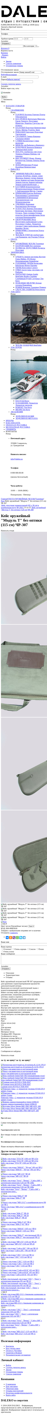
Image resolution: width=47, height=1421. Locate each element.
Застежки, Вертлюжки (33, 211)
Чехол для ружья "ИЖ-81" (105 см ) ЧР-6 (17, 1231)
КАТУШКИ (20, 187)
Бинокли (30, 147)
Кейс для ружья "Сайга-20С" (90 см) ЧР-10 (18, 1251)
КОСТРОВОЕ (21, 119)
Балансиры (39, 180)
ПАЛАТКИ (20, 128)
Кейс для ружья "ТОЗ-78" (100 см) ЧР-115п (18, 1163)
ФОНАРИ (19, 165)
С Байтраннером (22, 191)
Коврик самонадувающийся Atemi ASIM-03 (19, 1104)
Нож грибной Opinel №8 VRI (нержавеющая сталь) (22, 1080)
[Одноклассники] (10, 937)
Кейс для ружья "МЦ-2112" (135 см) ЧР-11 (18, 1334)
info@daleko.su (17, 459)
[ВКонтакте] (7, 937)
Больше (35, 185)
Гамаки (29, 136)
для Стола (37, 152)
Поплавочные (21, 206)
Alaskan (29, 274)
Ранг (3, 501)
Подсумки (19, 250)
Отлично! (7, 949)
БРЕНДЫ (10, 421)
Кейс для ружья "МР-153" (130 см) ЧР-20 (17, 1244)
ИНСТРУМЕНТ (22, 158)
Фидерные (31, 206)
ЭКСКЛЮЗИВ (17, 412)
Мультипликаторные (24, 189)
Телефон (4, 34)
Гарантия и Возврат (14, 1353)
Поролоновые (21, 195)
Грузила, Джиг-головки (25, 213)
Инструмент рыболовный (26, 222)
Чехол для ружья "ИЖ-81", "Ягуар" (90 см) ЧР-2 (20, 1170)
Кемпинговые (40, 128)
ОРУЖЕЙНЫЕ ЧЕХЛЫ (25, 244)
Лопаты (35, 160)
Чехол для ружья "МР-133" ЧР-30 (14, 1176)
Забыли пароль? (13, 79)
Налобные (19, 167)
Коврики (36, 136)
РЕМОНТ (19, 407)
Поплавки (37, 209)
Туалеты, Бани (33, 130)
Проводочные (38, 189)
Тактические (20, 134)
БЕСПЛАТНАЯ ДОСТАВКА (18, 427)
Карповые (29, 204)
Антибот (4, 41)
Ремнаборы (27, 285)
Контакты (10, 1346)
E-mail (3, 77)
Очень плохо (8, 952)
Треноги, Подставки (29, 121)
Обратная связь (12, 1389)
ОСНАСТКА (20, 209)
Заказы (8, 61)
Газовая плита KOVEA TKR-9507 (15, 1087)
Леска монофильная (31, 215)
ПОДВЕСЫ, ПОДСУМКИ (26, 248)
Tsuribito (33, 276)
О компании (11, 1384)
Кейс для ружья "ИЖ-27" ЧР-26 (14, 1218)
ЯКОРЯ (18, 410)
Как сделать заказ (13, 1348)
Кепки (27, 265)
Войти (3, 75)
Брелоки (27, 165)
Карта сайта (11, 1395)
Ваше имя (5, 29)
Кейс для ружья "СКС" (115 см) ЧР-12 (16, 1257)
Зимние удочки (29, 178)
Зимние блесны (21, 182)
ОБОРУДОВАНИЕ (23, 220)
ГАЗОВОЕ (19, 115)
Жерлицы (19, 178)
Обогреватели (21, 117)
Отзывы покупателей (14, 1391)
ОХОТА (14, 239)
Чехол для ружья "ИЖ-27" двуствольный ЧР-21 (20, 1237)
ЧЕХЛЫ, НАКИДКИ (24, 345)
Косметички (28, 141)
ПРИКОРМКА (21, 230)
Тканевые (39, 244)
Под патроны (35, 246)
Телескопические (22, 200)
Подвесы (41, 248)
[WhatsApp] (17, 937)
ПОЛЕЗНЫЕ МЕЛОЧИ (25, 283)
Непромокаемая (21, 261)
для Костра (28, 152)
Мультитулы (20, 160)
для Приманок (21, 237)
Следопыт (35, 279)
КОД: (3, 928)
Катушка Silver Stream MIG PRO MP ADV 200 (20, 1111)
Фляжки (26, 154)
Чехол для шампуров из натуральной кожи (18, 1073)
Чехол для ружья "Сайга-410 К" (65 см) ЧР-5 (19, 1275)
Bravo (26, 401)
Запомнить (7, 99)
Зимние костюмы (31, 257)
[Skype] (20, 937)
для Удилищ (32, 237)
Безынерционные (32, 187)
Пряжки (42, 287)
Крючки (29, 209)
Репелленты (40, 290)
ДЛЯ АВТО (15, 292)
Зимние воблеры (35, 182)
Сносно (32, 949)
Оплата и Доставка (13, 1351)
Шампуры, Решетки (23, 123)
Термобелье (33, 261)
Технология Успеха (36, 230)
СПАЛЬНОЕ (20, 136)
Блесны (30, 193)
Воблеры (37, 193)
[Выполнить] (43, 72)
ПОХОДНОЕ (20, 147)
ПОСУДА (19, 152)
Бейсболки (19, 265)
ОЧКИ (18, 270)
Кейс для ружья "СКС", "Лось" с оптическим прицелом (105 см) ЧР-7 (19, 1315)
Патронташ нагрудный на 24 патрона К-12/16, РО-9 (22, 1067)
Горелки (35, 115)
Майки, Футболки (28, 259)
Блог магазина (12, 1386)
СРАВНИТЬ (11, 429)
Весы (33, 220)
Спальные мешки (22, 139)
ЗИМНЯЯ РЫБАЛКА (24, 174)
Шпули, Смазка (35, 191)
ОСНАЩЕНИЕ (21, 403)
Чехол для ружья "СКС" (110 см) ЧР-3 (16, 1266)
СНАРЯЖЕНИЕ (17, 110)
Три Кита (19, 233)
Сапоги (34, 268)
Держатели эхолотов (23, 405)
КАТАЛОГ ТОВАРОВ (15, 106)
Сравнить (14, 933)
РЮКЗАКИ (20, 132)
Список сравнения (13, 63)
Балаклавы (38, 263)
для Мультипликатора (24, 201)
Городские (29, 132)
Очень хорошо (20, 949)
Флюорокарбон (29, 217)
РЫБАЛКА (15, 169)
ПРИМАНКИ (21, 193)
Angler (35, 274)
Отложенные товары (14, 66)
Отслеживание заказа (10, 72)
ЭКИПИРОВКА (17, 252)
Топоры (29, 160)
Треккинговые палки (24, 150)
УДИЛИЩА (20, 204)
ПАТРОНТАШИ (22, 246)
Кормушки (19, 211)
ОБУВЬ (18, 268)
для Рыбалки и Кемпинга (33, 145)
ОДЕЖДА (19, 257)
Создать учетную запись (11, 84)
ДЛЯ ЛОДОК (16, 347)
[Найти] (38, 46)
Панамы (33, 265)
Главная (4, 499)
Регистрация (11, 75)
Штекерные (33, 198)
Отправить (6, 43)
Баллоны (28, 115)
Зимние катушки (27, 180)
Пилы (42, 160)
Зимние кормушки (23, 185)
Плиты (42, 115)
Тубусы (41, 237)
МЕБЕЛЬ (19, 145)
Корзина (4, 53)
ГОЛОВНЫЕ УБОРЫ (24, 263)
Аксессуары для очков (30, 270)
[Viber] (14, 937)
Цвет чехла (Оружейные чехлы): (14, 926)
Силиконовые (33, 195)
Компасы (38, 147)
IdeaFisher (19, 276)
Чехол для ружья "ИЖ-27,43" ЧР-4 (15, 1224)
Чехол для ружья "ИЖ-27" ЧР (13, 1198)
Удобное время (7, 39)
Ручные (34, 165)
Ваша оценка (6, 947)
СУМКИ (19, 141)
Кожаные (26, 287)
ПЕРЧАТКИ (20, 274)
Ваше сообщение (8, 954)
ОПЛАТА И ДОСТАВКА (16, 425)
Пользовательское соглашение (18, 1355)
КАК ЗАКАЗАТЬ (13, 423)
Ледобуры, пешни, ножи (32, 176)
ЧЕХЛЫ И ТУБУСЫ (24, 235)
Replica (26, 276)
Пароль (4, 79)
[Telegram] (24, 937)
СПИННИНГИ (21, 198)
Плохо (41, 949)
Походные (29, 128)
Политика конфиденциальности (19, 1393)
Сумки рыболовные (30, 226)
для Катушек (38, 235)
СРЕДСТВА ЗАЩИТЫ (25, 290)
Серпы (18, 163)
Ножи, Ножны (35, 158)
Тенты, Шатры (21, 130)
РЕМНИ (18, 287)
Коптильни (32, 119)
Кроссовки (26, 268)
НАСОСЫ (19, 401)
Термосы (19, 154)
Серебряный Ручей (23, 279)
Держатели (33, 403)
